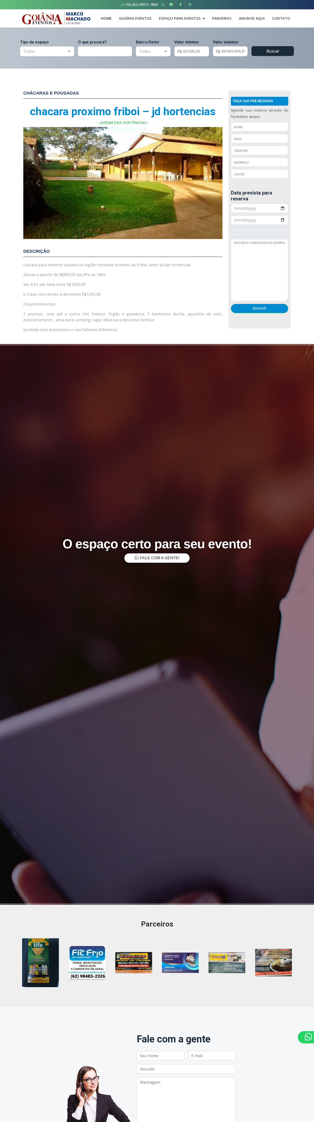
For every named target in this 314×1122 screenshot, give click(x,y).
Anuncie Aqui (252, 18)
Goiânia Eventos (135, 18)
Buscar (272, 51)
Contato (281, 18)
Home (106, 18)
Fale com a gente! (159, 800)
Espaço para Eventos (180, 18)
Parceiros (222, 18)
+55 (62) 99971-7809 (141, 4)
